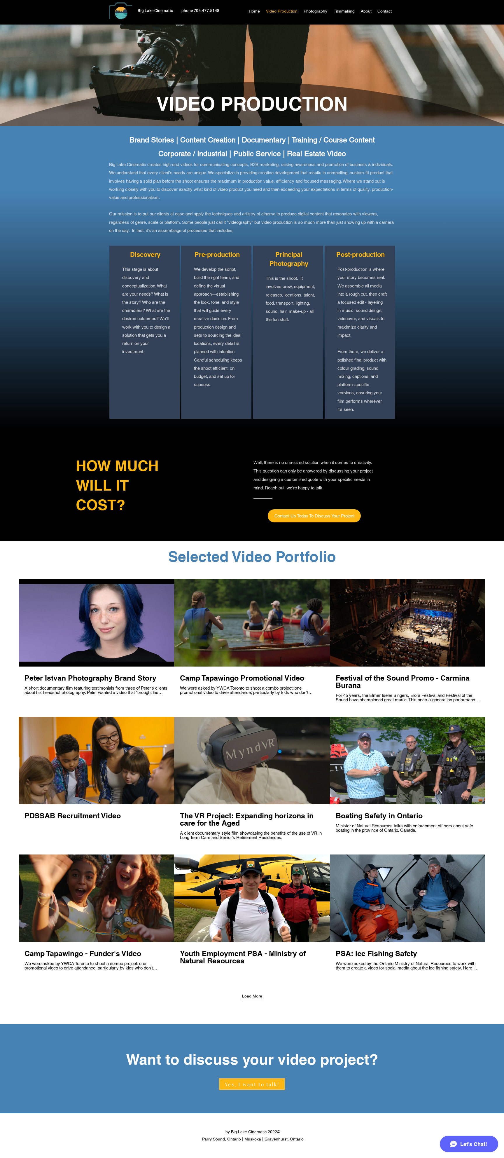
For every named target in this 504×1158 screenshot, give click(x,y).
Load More (252, 996)
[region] (144, 332)
